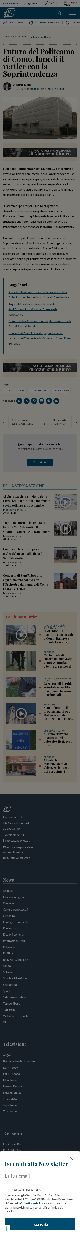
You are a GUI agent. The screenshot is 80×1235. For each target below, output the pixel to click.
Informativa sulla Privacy (32, 1203)
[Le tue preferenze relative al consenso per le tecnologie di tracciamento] (6, 1228)
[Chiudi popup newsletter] (72, 1159)
